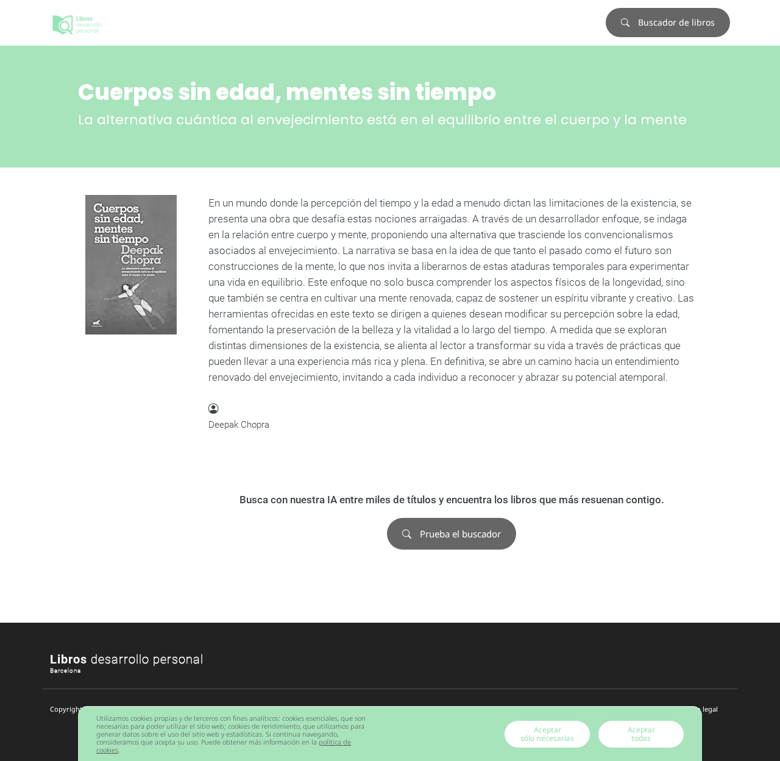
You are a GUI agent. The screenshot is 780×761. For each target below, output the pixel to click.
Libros (127, 659)
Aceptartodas (641, 733)
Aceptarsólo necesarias (547, 733)
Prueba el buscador (459, 534)
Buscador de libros (675, 22)
